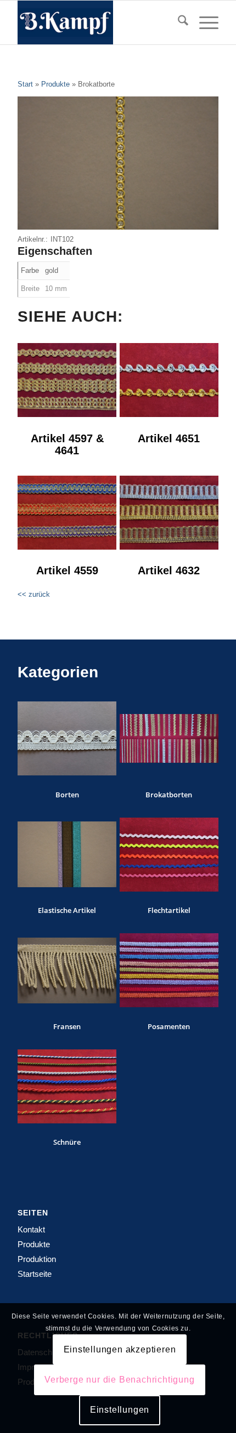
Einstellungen (119, 1409)
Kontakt (31, 1229)
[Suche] (177, 22)
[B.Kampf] (98, 22)
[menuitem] (177, 22)
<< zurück (34, 594)
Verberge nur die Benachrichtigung (119, 1379)
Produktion (37, 1259)
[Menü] (203, 22)
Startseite (35, 1273)
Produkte (34, 1244)
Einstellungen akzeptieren (120, 1349)
